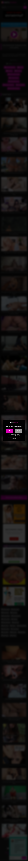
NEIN (18, 430)
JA (10, 430)
